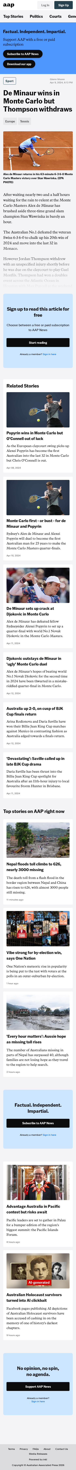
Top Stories (13, 16)
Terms (11, 1449)
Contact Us (61, 1449)
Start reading (38, 343)
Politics (36, 16)
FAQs (36, 1449)
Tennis (24, 121)
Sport (9, 81)
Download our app (19, 64)
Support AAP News (38, 1386)
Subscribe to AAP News (23, 54)
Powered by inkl (38, 1459)
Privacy (24, 1449)
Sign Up (63, 5)
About (47, 1449)
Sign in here (49, 354)
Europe (10, 121)
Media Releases (38, 1453)
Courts (55, 16)
